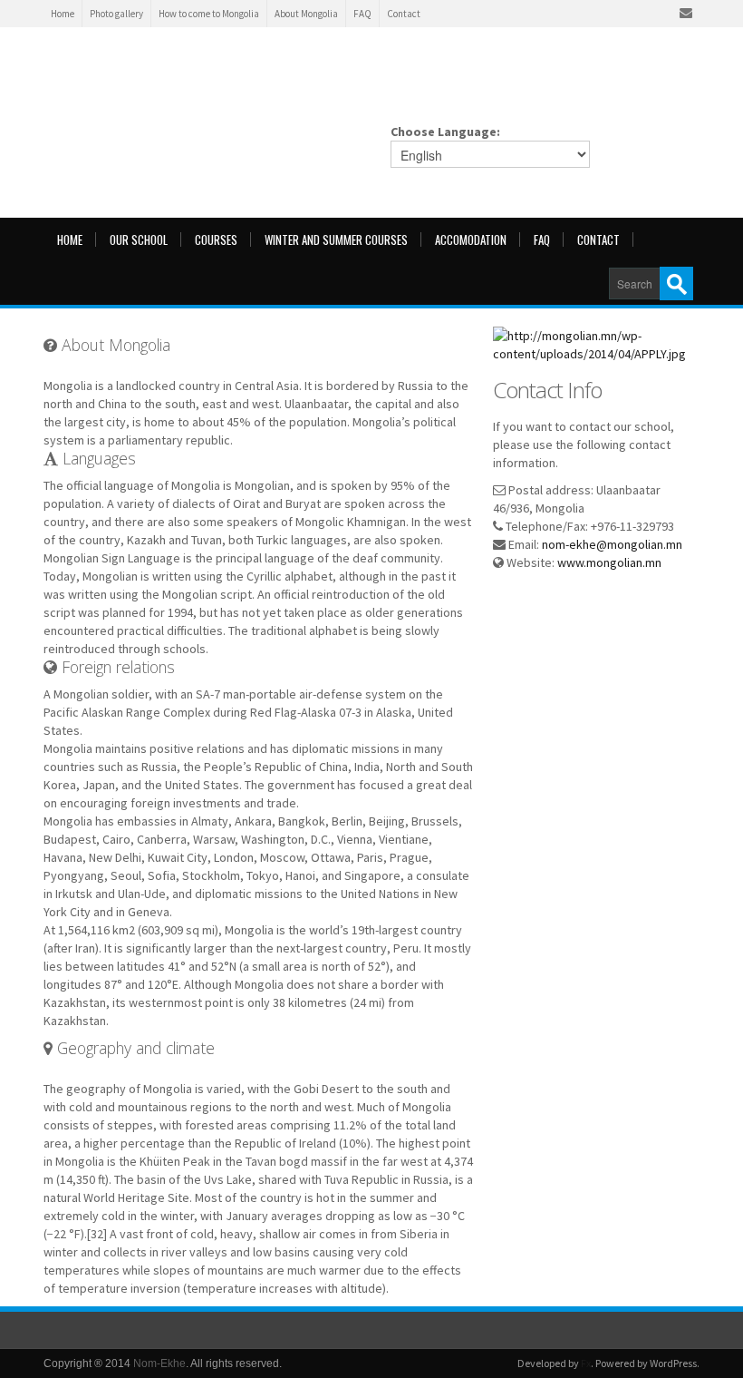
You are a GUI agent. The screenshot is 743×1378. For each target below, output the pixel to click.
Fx (586, 1363)
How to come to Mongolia (209, 13)
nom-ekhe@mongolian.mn (612, 544)
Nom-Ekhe (159, 1363)
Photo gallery (116, 13)
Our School (139, 239)
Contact (403, 13)
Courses (216, 239)
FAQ (362, 13)
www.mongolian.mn (609, 562)
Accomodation (471, 239)
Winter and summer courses (336, 239)
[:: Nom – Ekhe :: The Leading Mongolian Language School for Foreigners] (224, 86)
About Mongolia (306, 13)
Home (62, 13)
